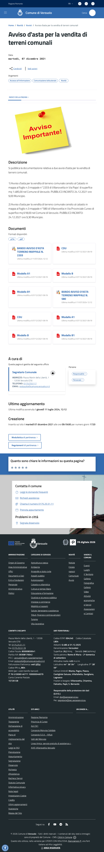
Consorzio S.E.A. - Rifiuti (41, 734)
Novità (20, 25)
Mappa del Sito (15, 813)
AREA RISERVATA (52, 847)
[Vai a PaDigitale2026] (79, 542)
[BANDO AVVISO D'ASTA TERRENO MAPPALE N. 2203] (14, 248)
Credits (11, 800)
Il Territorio (88, 574)
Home (11, 25)
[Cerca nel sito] (92, 13)
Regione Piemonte (15, 3)
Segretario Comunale (24, 372)
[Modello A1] (14, 274)
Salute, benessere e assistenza (45, 610)
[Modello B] (58, 274)
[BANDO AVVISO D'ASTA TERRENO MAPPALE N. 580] (58, 292)
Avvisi (29, 25)
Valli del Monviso (38, 739)
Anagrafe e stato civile (41, 571)
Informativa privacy (17, 787)
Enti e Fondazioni (16, 580)
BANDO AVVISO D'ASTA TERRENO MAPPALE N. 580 (74, 295)
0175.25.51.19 (19, 648)
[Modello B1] (14, 292)
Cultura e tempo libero (41, 588)
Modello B (67, 273)
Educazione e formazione (42, 593)
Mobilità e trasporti (39, 606)
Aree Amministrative (17, 567)
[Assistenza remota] (75, 837)
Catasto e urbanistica (40, 584)
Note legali (13, 791)
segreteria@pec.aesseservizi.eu (72, 700)
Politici (11, 593)
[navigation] (5, 12)
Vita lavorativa (37, 623)
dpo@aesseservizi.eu (69, 697)
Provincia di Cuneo (39, 721)
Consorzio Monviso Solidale (43, 730)
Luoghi (87, 570)
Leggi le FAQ (14, 747)
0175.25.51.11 (18, 644)
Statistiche (13, 808)
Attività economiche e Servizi (89, 600)
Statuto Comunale (16, 782)
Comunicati (74, 575)
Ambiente (35, 567)
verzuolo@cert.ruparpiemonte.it (28, 657)
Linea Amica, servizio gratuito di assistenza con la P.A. (55, 743)
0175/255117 (30, 383)
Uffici (10, 571)
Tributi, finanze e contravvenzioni (45, 615)
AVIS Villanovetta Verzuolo (43, 747)
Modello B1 (23, 292)
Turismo (34, 619)
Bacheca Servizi (15, 778)
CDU (63, 248)
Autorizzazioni (37, 580)
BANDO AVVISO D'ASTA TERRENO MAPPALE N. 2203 (30, 251)
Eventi (87, 565)
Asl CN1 (34, 726)
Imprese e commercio (40, 602)
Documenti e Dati (16, 575)
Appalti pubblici (38, 575)
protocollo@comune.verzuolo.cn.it (35, 386)
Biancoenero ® (74, 841)
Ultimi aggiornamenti (17, 804)
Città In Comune (65, 837)
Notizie (72, 562)
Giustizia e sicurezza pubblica (44, 597)
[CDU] (58, 248)
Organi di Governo (16, 562)
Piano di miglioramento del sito (16, 739)
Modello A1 (23, 273)
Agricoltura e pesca (39, 562)
